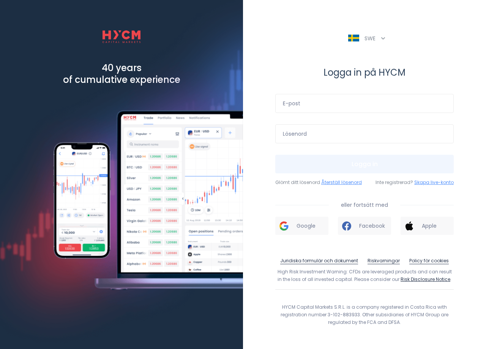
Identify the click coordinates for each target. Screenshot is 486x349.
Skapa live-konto (434, 182)
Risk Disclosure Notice (425, 279)
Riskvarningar (384, 260)
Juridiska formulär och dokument (319, 260)
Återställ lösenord (341, 182)
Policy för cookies (429, 260)
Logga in (365, 164)
